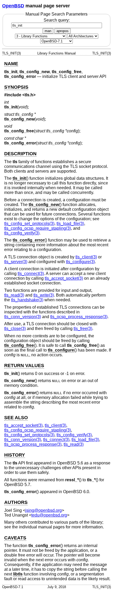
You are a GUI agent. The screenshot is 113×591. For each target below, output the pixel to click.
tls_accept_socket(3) (64, 278)
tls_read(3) (14, 295)
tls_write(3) (43, 295)
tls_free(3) (83, 328)
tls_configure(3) (80, 261)
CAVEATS (15, 537)
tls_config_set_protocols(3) (29, 223)
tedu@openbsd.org (49, 515)
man (48, 31)
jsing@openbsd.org (43, 510)
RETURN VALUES (24, 365)
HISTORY (14, 455)
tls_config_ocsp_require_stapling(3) (37, 228)
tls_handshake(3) (27, 300)
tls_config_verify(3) (21, 233)
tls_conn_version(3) (22, 316)
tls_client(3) (86, 257)
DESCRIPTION (20, 153)
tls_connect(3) (31, 273)
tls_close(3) (15, 328)
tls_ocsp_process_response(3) (78, 316)
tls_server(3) (15, 261)
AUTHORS (16, 502)
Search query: (57, 20)
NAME (11, 63)
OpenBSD (13, 5)
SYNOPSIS (16, 87)
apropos (62, 31)
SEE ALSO (16, 417)
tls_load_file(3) (70, 223)
